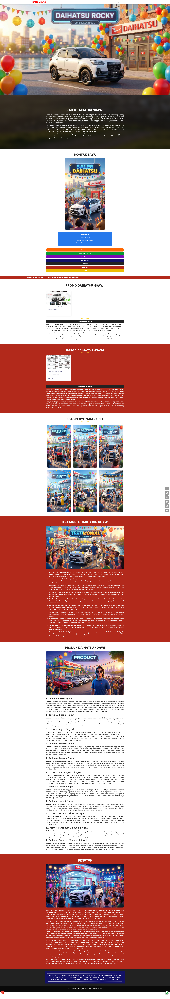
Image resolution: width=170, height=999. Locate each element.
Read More (50, 314)
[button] (79, 82)
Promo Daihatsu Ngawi (55, 307)
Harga (118, 2)
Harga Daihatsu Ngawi (55, 371)
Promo (112, 2)
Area (135, 2)
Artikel (130, 2)
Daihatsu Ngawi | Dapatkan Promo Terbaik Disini (89, 988)
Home (106, 2)
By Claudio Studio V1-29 (85, 990)
